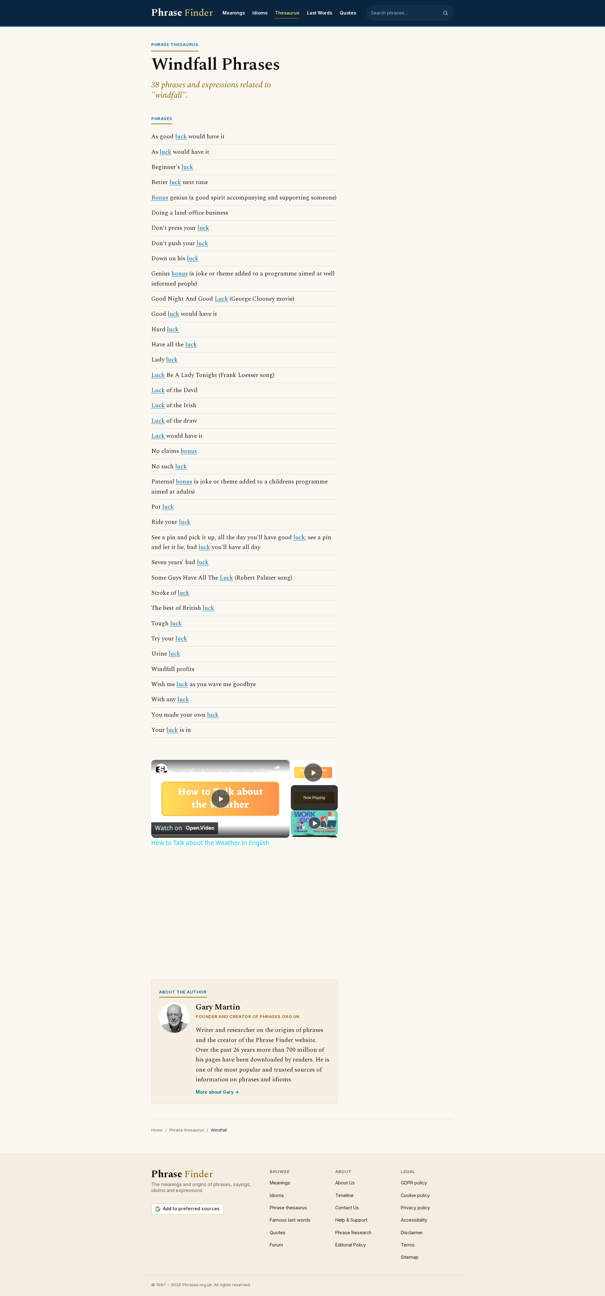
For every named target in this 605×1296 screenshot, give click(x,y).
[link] (161, 770)
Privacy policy (415, 1207)
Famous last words (290, 1220)
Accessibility (414, 1220)
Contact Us (347, 1207)
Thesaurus (287, 12)
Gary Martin (218, 1007)
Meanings (233, 12)
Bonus (159, 197)
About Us (345, 1182)
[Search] (445, 13)
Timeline (344, 1195)
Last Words (319, 12)
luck (181, 136)
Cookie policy (415, 1195)
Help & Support (351, 1220)
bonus (179, 273)
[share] (277, 767)
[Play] (314, 823)
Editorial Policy (350, 1244)
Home (157, 1129)
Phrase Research (353, 1232)
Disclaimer (412, 1232)
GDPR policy (414, 1182)
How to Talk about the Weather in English (219, 770)
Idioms (260, 12)
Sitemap (409, 1257)
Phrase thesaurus (186, 1129)
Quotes (348, 12)
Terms (408, 1244)
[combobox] (405, 13)
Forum (276, 1244)
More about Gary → (217, 1092)
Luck (221, 299)
